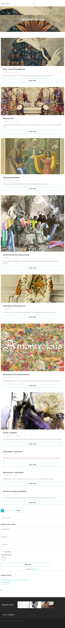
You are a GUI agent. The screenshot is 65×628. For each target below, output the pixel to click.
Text (5, 560)
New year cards (8, 118)
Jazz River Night (5, 582)
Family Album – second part (12, 452)
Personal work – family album (13, 472)
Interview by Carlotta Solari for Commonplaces (14, 580)
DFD (24, 620)
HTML (5, 557)
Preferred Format (6, 555)
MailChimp (36, 569)
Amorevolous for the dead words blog (16, 374)
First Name (4, 537)
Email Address (5, 529)
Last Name (4, 544)
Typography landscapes (11, 177)
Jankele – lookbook (10, 433)
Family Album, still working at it (14, 306)
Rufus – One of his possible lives (14, 69)
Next (18, 510)
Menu (34, 3)
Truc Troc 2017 (5, 584)
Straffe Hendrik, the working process (16, 255)
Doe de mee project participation (14, 491)
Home (22, 17)
